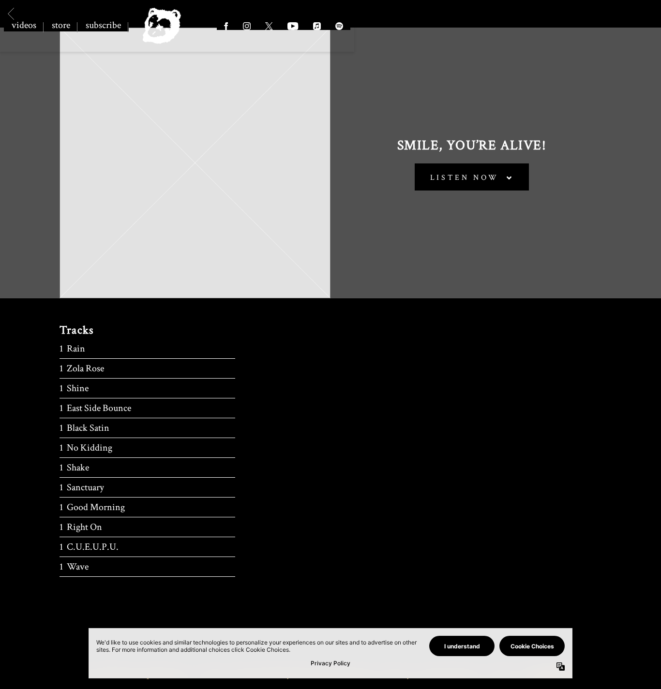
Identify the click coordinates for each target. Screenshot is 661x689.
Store (61, 25)
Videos (24, 25)
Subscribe (103, 25)
